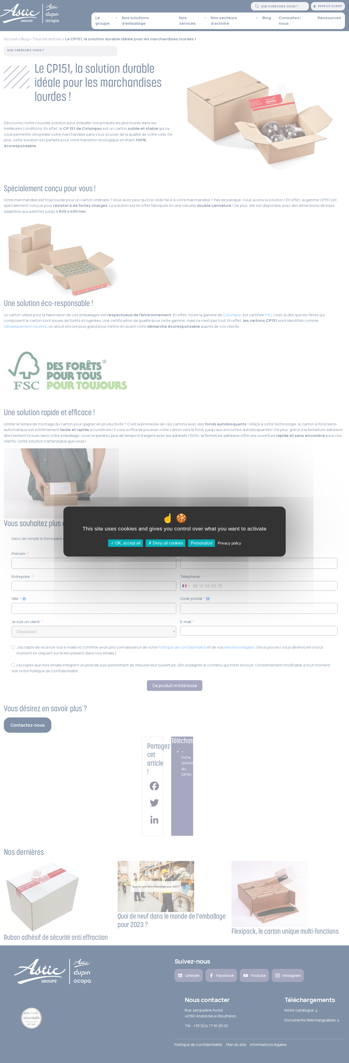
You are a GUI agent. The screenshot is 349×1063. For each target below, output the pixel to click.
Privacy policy (229, 543)
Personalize (202, 543)
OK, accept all (127, 543)
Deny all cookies (167, 543)
